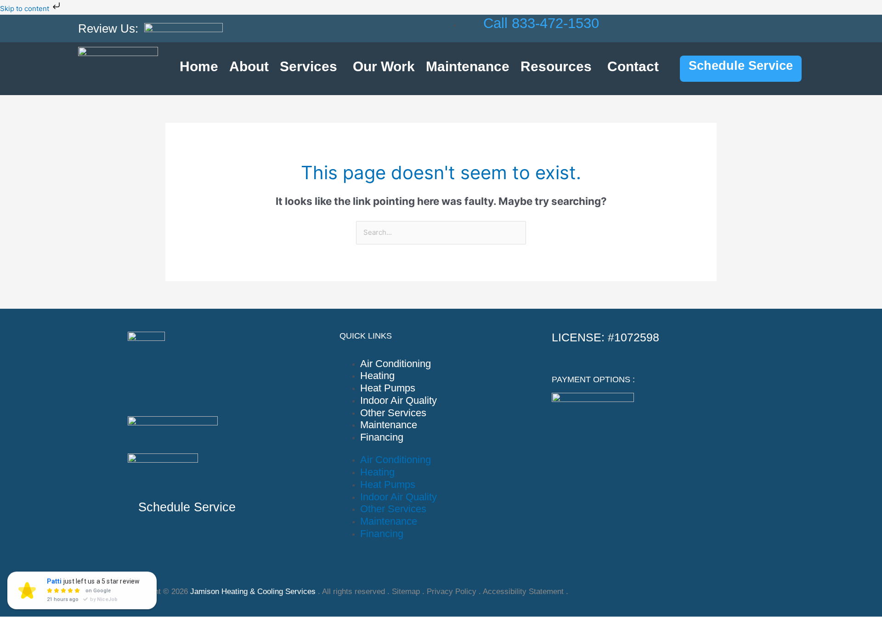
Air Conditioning (395, 363)
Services (308, 66)
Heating (377, 375)
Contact (633, 66)
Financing (381, 437)
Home (199, 66)
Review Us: (108, 28)
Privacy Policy (451, 591)
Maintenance (467, 66)
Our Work (384, 66)
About (249, 66)
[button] (310, 66)
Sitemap (406, 591)
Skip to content (25, 8)
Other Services (393, 413)
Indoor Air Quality (398, 400)
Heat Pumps (387, 388)
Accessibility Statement (523, 591)
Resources (556, 66)
